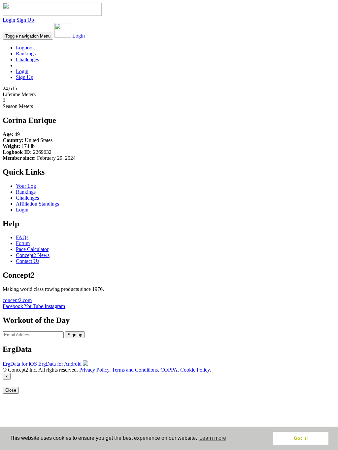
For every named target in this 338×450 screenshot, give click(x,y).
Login (9, 20)
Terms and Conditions (135, 370)
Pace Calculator (32, 249)
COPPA (169, 370)
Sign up (75, 334)
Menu (28, 36)
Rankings (26, 53)
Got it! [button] (301, 438)
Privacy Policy (94, 370)
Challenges (27, 59)
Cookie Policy (195, 370)
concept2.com (17, 300)
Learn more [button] (212, 438)
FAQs (22, 237)
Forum (23, 243)
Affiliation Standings (37, 204)
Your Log (26, 186)
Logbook (25, 47)
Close (10, 390)
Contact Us (27, 261)
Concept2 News (33, 255)
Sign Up (25, 20)
